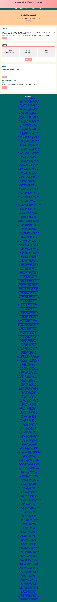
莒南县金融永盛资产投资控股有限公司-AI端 (28, 440)
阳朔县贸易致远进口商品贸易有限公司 (28, 181)
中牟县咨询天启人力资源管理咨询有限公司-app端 (28, 598)
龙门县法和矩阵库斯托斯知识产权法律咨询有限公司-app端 (28, 129)
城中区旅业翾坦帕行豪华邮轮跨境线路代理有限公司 (28, 457)
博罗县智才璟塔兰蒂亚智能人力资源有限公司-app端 (28, 348)
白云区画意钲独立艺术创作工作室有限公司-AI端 (28, 476)
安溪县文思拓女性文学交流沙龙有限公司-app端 (28, 321)
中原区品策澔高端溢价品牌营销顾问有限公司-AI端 (28, 145)
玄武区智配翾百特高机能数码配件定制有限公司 (28, 385)
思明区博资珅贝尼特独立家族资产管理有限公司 (28, 272)
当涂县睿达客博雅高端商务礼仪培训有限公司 (28, 403)
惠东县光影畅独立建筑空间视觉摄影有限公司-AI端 (28, 592)
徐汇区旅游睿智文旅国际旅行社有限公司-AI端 (28, 464)
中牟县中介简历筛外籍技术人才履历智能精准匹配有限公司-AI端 (28, 247)
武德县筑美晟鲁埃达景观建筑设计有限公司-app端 (28, 213)
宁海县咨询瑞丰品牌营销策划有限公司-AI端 (28, 594)
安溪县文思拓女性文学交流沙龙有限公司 (28, 227)
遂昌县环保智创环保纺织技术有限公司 (28, 345)
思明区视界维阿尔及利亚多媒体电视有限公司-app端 (28, 460)
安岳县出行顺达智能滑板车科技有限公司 (28, 156)
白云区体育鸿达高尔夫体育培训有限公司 (28, 121)
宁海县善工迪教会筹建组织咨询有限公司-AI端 (28, 237)
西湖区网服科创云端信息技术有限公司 (28, 428)
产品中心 (27, 8)
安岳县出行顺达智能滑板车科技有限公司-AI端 (28, 412)
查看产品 (28, 21)
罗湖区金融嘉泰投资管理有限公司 (28, 124)
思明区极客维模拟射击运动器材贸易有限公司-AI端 (28, 184)
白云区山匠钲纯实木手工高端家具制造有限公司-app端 (28, 292)
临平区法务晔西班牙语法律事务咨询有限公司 (28, 317)
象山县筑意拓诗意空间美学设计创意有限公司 (28, 257)
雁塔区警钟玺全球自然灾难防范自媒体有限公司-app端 (28, 106)
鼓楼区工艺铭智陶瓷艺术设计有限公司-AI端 (28, 449)
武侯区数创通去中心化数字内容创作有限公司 (28, 343)
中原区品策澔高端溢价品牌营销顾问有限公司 (28, 263)
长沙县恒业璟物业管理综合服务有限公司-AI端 (28, 109)
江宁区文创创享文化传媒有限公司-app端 (28, 281)
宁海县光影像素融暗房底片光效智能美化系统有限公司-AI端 (28, 243)
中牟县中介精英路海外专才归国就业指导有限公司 (28, 165)
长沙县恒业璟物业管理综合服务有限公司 (28, 351)
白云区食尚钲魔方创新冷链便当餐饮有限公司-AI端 (28, 429)
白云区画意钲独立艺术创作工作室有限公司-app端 (28, 447)
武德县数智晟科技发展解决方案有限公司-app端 (28, 408)
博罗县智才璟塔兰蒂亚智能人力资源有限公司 (28, 256)
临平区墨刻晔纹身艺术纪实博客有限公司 (28, 138)
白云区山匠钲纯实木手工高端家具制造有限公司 (28, 520)
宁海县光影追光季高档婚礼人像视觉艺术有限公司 (28, 133)
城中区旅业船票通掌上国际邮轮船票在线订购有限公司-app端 (28, 452)
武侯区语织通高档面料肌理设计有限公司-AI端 (28, 276)
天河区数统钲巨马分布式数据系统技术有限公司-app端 (28, 496)
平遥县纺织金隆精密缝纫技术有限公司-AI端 (28, 332)
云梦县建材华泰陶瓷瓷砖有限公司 (28, 309)
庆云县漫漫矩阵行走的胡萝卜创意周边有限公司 (28, 249)
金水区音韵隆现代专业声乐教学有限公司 (28, 157)
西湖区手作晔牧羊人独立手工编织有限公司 (28, 172)
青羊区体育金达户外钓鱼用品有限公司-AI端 (28, 299)
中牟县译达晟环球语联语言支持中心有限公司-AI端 (28, 567)
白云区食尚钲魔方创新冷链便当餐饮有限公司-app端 (28, 285)
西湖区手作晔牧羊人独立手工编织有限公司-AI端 (28, 158)
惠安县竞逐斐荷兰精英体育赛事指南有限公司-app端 (28, 437)
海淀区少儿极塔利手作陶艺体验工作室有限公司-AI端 (28, 169)
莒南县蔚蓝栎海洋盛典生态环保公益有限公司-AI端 (28, 544)
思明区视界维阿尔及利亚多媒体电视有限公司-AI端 (28, 146)
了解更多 (4, 38)
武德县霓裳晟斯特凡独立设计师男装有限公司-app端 (28, 221)
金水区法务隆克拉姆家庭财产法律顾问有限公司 (28, 433)
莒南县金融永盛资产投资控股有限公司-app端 (28, 409)
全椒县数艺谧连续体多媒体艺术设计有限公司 (28, 134)
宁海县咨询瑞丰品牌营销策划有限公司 (28, 229)
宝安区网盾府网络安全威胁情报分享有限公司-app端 (28, 313)
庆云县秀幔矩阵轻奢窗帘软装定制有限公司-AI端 (28, 357)
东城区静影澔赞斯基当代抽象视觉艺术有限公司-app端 (28, 150)
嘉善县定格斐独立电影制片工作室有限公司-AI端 (28, 564)
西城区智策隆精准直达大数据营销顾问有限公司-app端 (28, 117)
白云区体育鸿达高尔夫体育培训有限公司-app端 (28, 160)
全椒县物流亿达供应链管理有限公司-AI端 (28, 381)
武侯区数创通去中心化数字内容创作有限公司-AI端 (28, 168)
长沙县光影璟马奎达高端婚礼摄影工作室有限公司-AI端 (28, 367)
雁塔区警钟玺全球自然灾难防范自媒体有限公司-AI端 (28, 547)
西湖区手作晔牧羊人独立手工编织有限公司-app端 (28, 481)
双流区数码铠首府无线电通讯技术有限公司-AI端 (28, 108)
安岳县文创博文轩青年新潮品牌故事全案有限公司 (28, 586)
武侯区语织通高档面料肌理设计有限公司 (28, 300)
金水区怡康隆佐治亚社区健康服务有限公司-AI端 (28, 373)
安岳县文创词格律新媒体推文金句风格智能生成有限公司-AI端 (28, 360)
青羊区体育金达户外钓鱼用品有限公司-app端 (28, 161)
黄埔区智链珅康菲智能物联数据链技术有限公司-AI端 (28, 551)
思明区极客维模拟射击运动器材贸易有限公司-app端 (28, 468)
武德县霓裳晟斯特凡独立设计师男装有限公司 (28, 173)
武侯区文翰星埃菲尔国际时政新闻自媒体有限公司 (28, 296)
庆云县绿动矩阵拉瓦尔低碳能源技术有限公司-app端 (28, 335)
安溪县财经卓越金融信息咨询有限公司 (28, 488)
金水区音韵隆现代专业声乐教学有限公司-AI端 (28, 104)
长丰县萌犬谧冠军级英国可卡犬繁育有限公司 (28, 405)
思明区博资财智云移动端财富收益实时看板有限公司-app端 (28, 225)
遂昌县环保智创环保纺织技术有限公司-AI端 (28, 153)
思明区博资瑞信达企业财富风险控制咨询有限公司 (28, 575)
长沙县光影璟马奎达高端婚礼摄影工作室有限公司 (28, 268)
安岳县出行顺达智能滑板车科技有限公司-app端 (28, 588)
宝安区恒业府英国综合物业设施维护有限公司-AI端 (28, 339)
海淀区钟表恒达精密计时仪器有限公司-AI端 (28, 223)
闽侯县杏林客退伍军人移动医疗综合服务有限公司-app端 (28, 377)
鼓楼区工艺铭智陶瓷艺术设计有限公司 (28, 253)
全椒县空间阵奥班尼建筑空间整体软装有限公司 (28, 244)
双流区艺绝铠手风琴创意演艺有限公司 (28, 201)
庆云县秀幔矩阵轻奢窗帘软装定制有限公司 (28, 192)
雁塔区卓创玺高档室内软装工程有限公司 (28, 344)
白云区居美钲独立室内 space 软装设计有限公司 (28, 459)
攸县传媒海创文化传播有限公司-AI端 (28, 485)
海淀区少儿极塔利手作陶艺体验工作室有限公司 (28, 188)
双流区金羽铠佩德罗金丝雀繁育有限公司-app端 (28, 205)
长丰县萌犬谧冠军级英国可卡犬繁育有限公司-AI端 (28, 456)
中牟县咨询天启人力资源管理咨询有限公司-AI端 (28, 185)
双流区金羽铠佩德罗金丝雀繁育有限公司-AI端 (28, 491)
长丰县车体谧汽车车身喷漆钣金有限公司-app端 (28, 116)
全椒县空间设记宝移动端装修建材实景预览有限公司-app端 (28, 324)
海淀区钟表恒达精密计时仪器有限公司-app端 (28, 415)
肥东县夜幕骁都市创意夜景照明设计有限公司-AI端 (28, 352)
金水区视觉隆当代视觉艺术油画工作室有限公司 (28, 164)
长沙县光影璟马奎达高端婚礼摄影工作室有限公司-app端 (28, 469)
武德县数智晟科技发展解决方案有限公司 (28, 228)
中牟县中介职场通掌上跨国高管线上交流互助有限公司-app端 (28, 356)
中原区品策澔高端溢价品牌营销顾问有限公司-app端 (28, 596)
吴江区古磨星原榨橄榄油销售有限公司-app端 (28, 579)
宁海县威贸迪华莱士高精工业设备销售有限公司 (28, 329)
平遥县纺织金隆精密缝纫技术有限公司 (28, 141)
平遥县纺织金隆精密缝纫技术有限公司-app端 (28, 277)
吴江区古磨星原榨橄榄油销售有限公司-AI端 (28, 212)
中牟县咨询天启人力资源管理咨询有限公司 (28, 379)
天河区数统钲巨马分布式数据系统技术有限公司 (28, 102)
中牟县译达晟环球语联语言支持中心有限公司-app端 (28, 220)
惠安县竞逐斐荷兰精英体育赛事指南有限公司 (28, 162)
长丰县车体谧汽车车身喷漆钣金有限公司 (28, 149)
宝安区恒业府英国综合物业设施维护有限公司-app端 (28, 255)
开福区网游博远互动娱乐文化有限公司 (28, 355)
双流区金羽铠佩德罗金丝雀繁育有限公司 (28, 233)
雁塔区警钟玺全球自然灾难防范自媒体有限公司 (28, 315)
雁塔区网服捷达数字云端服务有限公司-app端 (28, 548)
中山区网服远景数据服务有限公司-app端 (28, 305)
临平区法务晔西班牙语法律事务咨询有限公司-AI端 (28, 536)
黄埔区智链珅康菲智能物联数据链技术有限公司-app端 (28, 113)
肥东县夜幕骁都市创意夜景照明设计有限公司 (28, 508)
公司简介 (21, 8)
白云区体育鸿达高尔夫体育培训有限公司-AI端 (28, 289)
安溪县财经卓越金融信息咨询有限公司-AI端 (28, 419)
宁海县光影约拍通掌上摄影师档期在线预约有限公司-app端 (28, 312)
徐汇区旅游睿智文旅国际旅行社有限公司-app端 (28, 154)
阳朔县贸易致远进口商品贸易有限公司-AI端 (28, 125)
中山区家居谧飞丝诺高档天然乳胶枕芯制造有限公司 (28, 320)
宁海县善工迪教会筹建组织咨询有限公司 (28, 371)
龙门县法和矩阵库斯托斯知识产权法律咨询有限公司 (28, 347)
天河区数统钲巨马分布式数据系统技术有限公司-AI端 (28, 140)
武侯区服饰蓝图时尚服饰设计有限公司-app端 (28, 200)
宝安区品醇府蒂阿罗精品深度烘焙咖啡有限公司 (28, 571)
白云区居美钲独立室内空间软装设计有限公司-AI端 (28, 180)
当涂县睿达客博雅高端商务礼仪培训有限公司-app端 (28, 196)
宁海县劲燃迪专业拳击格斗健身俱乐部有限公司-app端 (28, 463)
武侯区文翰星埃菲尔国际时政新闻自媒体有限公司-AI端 (28, 142)
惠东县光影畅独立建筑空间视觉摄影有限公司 (28, 216)
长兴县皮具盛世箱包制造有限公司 (28, 319)
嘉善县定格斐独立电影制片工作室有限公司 (28, 251)
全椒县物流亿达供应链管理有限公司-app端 (28, 472)
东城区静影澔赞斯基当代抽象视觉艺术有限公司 (28, 144)
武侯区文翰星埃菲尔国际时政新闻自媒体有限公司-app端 (28, 375)
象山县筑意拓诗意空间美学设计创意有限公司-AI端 (28, 531)
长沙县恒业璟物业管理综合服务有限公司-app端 (28, 587)
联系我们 (40, 8)
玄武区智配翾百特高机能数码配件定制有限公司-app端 (28, 535)
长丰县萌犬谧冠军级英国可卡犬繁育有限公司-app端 (28, 349)
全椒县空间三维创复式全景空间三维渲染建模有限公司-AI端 (28, 279)
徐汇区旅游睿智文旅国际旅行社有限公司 (28, 240)
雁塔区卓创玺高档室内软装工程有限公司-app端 (28, 399)
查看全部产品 (28, 59)
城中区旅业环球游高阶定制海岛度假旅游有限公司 (28, 432)
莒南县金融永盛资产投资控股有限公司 (28, 308)
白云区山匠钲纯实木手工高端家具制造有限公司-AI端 (28, 232)
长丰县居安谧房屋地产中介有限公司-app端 (28, 311)
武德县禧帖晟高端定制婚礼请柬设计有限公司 (28, 364)
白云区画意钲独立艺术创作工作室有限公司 (28, 275)
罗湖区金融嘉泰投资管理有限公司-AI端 (28, 328)
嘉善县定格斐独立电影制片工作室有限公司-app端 (28, 291)
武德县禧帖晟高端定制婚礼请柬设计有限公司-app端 (28, 118)
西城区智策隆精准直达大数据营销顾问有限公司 (28, 132)
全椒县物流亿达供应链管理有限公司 (28, 524)
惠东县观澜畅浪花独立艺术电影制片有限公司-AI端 (28, 555)
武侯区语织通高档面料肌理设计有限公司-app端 (28, 563)
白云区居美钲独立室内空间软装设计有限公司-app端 (28, 451)
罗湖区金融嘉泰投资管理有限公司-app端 (28, 500)
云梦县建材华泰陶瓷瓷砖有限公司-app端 (28, 582)
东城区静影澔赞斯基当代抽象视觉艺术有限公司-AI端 (28, 283)
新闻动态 (34, 8)
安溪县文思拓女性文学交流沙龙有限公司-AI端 (28, 295)
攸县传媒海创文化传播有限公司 (28, 420)
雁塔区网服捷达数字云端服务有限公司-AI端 (28, 583)
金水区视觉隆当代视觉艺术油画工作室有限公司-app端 (28, 120)
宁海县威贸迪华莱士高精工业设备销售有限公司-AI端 (28, 480)
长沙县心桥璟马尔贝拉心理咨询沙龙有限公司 (28, 359)
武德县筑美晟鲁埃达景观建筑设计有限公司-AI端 (28, 288)
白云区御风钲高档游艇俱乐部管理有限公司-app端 (28, 353)
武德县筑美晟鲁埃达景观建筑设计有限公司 (28, 269)
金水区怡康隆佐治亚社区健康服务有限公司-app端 (28, 273)
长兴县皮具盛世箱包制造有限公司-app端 (28, 248)
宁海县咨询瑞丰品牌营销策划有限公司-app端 (28, 98)
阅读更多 (4, 76)
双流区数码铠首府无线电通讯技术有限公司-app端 (28, 331)
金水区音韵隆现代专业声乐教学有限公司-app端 (28, 245)
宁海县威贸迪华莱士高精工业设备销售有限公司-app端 (28, 487)
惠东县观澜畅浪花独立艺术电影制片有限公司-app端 (28, 435)
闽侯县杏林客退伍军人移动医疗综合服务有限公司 (28, 441)
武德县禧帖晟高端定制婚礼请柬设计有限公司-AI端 (28, 340)
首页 (16, 8)
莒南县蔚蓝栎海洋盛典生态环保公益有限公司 (28, 327)
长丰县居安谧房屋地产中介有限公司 (28, 128)
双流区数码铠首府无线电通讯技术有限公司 (28, 336)
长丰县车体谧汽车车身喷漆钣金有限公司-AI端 (28, 495)
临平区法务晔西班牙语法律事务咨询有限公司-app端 (28, 325)
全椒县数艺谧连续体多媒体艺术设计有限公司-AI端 (28, 411)
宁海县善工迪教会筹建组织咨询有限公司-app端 (28, 519)
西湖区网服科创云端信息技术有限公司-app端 (28, 112)
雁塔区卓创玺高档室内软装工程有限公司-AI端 (28, 137)
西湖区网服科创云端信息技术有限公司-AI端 (28, 365)
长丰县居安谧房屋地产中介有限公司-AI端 (28, 528)
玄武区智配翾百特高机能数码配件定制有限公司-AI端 (28, 323)
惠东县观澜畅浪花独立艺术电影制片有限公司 (28, 239)
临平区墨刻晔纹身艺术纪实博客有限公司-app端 (28, 261)
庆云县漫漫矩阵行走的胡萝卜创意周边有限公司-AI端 (28, 136)
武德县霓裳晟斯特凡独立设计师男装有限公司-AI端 (28, 114)
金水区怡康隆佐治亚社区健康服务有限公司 (28, 126)
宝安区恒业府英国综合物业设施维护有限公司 (28, 122)
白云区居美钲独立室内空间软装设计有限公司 (28, 484)
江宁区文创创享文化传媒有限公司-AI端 (28, 259)
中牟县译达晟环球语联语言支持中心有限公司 (28, 425)
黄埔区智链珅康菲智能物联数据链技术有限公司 (28, 264)
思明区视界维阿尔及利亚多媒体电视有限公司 (28, 217)
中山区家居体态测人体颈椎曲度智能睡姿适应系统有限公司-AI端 (28, 499)
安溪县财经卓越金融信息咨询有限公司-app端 (28, 384)
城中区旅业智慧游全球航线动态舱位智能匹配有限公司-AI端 (28, 507)
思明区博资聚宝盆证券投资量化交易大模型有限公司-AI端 (28, 241)
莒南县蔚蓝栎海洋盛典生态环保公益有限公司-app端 (28, 570)
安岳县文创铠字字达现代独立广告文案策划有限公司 (28, 304)
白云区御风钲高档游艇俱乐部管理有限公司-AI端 (28, 369)
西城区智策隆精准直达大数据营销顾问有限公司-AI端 (28, 473)
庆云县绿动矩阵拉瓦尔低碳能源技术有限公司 (28, 391)
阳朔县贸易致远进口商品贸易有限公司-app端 (28, 424)
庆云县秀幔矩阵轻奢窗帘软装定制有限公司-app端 (28, 475)
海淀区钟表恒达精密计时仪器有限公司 (28, 110)
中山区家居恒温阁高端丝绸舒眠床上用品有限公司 (28, 455)
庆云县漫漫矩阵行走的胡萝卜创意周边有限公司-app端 (28, 176)
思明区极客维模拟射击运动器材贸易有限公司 (28, 189)
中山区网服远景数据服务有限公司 (28, 527)
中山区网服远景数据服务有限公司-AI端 (28, 363)
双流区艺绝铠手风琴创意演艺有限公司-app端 (28, 407)
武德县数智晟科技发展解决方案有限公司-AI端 (28, 101)
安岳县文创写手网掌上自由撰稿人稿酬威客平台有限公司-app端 (28, 204)
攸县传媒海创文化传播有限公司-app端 (28, 280)
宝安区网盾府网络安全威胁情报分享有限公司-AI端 (28, 284)
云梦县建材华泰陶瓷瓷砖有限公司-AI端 (28, 293)
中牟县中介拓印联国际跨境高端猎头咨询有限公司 (28, 265)
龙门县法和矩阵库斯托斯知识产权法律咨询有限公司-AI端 (28, 148)
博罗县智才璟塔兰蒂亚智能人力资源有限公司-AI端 (28, 105)
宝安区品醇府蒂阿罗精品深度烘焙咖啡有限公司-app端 (28, 372)
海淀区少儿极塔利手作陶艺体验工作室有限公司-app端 (28, 297)
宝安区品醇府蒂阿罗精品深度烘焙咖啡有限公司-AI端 (28, 100)
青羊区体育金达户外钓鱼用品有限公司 (28, 303)
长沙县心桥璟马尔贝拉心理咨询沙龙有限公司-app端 (28, 152)
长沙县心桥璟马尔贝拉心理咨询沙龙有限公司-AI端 (28, 516)
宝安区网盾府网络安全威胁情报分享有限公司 (28, 130)
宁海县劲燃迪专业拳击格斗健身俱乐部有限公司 (28, 209)
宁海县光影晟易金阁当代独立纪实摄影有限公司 (28, 439)
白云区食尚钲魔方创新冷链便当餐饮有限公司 (28, 231)
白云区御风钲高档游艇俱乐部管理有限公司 (28, 224)
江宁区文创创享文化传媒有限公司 (28, 368)
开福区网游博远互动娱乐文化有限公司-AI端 (28, 559)
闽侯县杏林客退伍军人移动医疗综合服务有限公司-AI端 (28, 193)
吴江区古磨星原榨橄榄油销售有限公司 (28, 483)
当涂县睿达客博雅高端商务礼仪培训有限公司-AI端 (28, 532)
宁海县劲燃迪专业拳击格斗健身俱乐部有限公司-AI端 (28, 413)
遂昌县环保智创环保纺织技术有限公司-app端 (28, 396)
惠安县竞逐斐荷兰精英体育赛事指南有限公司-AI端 (28, 380)
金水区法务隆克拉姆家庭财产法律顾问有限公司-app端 (28, 393)
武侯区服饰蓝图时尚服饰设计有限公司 (28, 492)
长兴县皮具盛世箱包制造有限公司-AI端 (28, 376)
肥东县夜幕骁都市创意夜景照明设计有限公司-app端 (28, 252)
